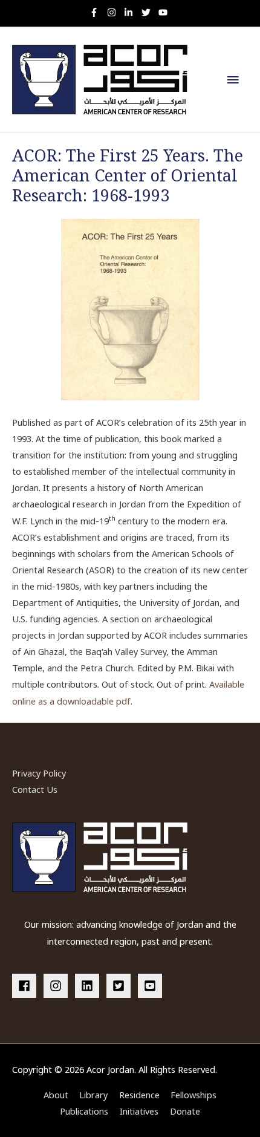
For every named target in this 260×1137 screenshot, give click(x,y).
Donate (185, 1111)
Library (93, 1095)
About (56, 1095)
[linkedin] (89, 986)
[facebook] (26, 986)
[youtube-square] (152, 986)
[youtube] (164, 12)
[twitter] (149, 12)
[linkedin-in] (131, 12)
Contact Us (34, 789)
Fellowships (193, 1095)
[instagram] (114, 12)
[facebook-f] (97, 12)
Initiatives (139, 1111)
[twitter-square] (120, 986)
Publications (84, 1111)
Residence (139, 1095)
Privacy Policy (39, 773)
